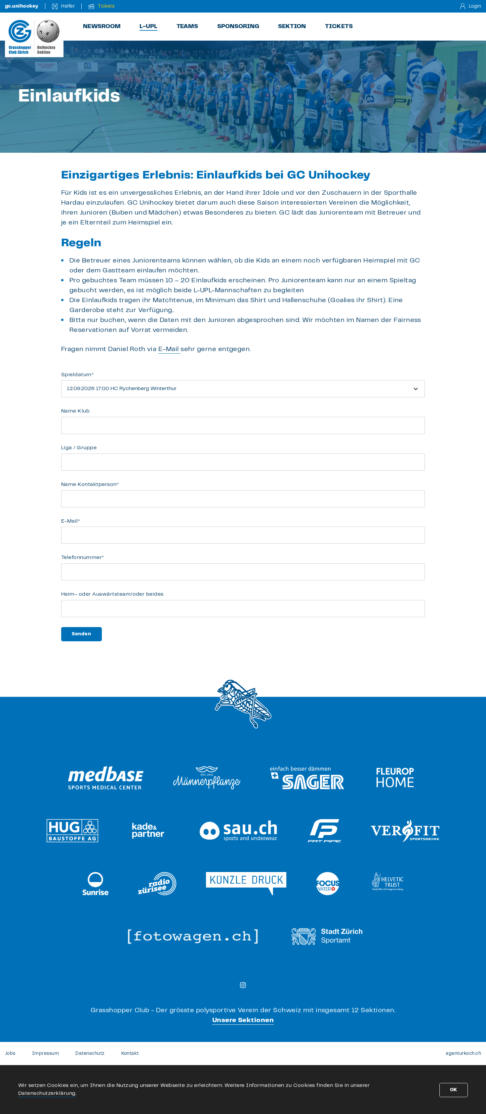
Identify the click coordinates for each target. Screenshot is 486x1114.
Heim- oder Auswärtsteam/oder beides (112, 594)
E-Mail (70, 521)
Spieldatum (77, 374)
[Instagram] (243, 985)
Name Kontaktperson (90, 484)
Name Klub (75, 411)
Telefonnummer (82, 557)
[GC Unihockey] (34, 36)
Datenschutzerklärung (47, 1093)
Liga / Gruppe (79, 447)
